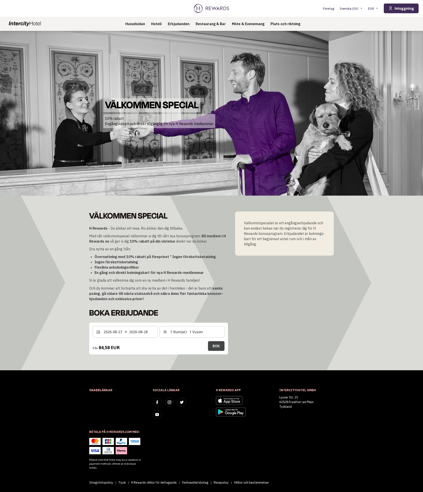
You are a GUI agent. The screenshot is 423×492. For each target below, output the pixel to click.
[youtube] (157, 414)
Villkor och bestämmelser (251, 483)
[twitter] (181, 402)
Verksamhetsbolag (195, 483)
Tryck (122, 483)
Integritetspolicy (101, 483)
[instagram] (169, 402)
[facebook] (157, 402)
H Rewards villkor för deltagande (154, 483)
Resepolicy (221, 483)
